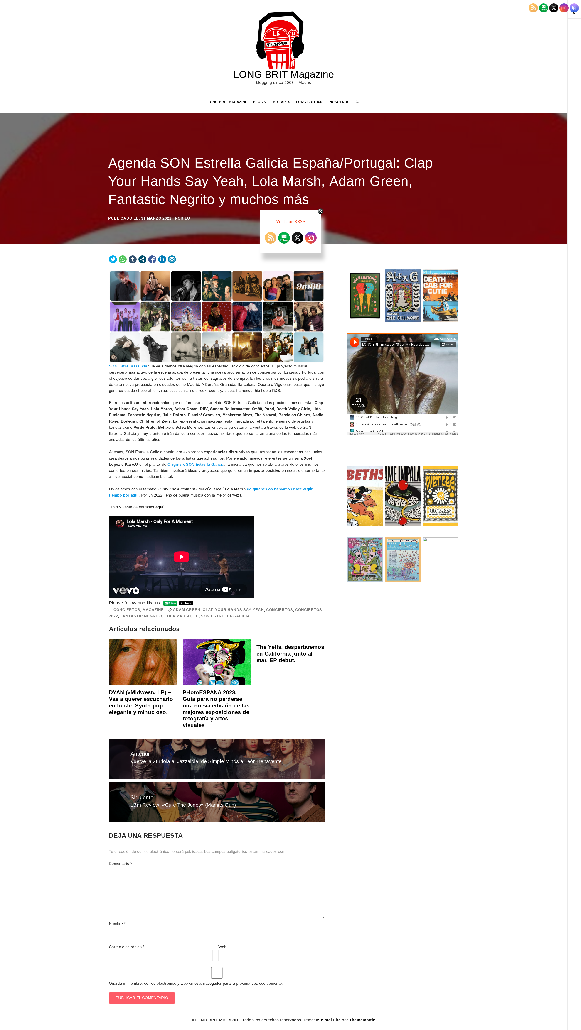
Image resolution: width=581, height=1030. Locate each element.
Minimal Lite (328, 1020)
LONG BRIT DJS (310, 102)
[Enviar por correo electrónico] (172, 259)
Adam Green (186, 610)
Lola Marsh (178, 616)
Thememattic (362, 1020)
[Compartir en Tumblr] (133, 259)
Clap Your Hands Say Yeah (233, 610)
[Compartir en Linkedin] (162, 259)
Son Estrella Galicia (225, 616)
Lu (196, 616)
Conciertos (126, 610)
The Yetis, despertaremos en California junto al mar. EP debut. (290, 653)
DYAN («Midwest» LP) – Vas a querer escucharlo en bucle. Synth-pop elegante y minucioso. (141, 702)
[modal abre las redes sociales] (142, 259)
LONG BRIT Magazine (284, 74)
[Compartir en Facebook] (152, 259)
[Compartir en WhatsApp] (123, 259)
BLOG (258, 102)
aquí (159, 507)
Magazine (153, 610)
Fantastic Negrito (141, 616)
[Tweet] (113, 259)
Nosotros (340, 102)
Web (222, 947)
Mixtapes (281, 102)
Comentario (120, 863)
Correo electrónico (127, 947)
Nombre (117, 924)
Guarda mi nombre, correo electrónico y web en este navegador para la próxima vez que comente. (196, 983)
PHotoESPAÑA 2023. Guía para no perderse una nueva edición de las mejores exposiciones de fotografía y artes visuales (216, 708)
